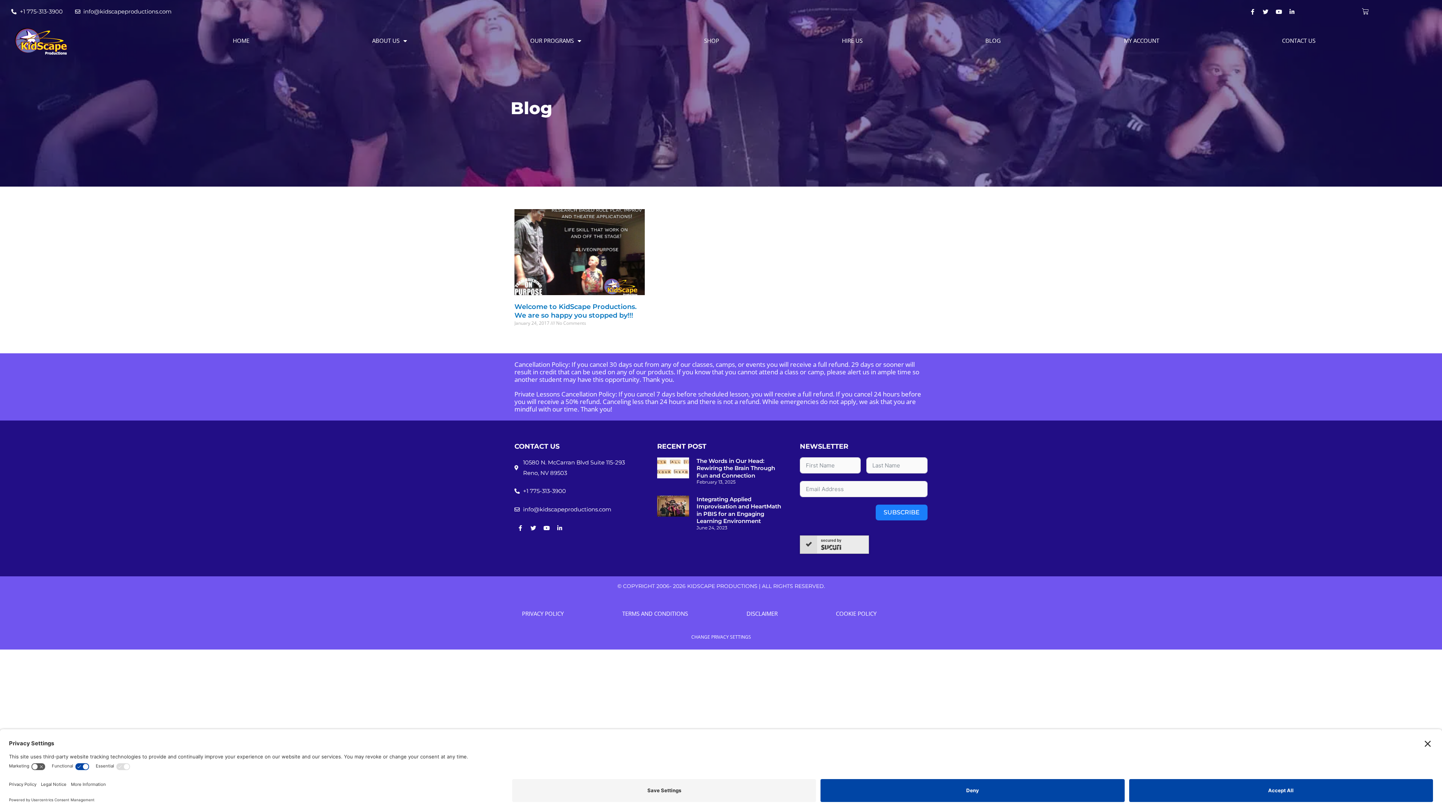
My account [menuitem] (1141, 40)
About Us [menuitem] (386, 40)
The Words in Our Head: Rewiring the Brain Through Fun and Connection (736, 468)
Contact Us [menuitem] (1298, 40)
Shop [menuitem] (711, 40)
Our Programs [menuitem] (552, 40)
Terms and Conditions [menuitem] (655, 613)
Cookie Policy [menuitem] (856, 613)
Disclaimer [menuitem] (762, 613)
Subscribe (902, 512)
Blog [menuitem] (993, 40)
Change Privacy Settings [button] (721, 637)
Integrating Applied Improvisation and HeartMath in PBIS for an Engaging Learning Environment (739, 510)
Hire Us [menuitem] (852, 40)
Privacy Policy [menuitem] (543, 613)
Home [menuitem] (241, 40)
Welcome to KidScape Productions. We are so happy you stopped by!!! (575, 311)
